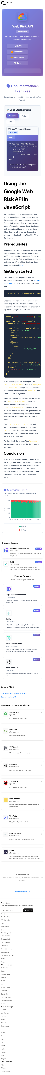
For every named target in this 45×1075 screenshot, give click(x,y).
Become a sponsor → (22, 892)
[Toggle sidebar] (4, 4)
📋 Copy (11, 137)
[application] (22, 511)
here (21, 265)
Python (24, 116)
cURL (10, 122)
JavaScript (12, 116)
